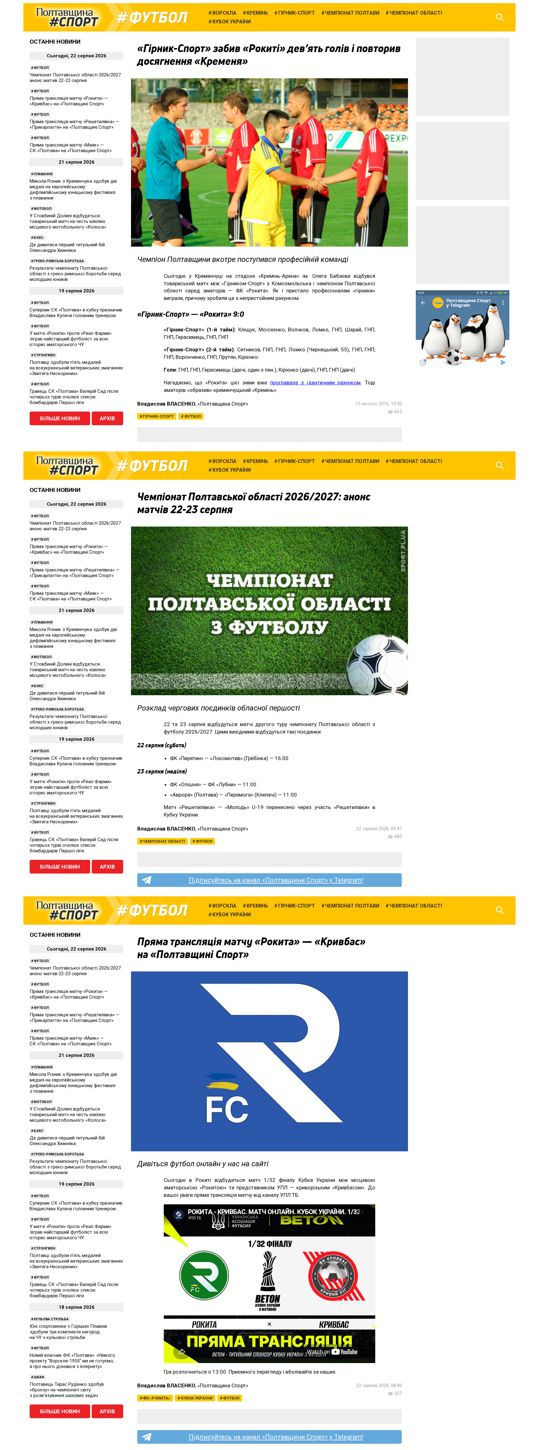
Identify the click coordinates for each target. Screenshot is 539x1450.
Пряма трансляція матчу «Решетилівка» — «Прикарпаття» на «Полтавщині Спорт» (74, 124)
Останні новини (55, 41)
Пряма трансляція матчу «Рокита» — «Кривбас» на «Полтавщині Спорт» (69, 101)
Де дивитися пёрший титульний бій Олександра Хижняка (67, 247)
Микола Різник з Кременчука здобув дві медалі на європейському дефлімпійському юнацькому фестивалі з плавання (73, 189)
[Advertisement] (462, 77)
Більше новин (60, 418)
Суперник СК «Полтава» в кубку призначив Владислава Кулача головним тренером (76, 312)
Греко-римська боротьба (59, 261)
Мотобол (42, 209)
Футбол (158, 17)
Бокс (38, 238)
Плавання (43, 174)
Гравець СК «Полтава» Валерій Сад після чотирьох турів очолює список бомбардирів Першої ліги (74, 396)
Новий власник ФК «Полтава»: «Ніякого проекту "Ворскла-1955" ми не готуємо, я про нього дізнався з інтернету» (72, 1360)
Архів (107, 418)
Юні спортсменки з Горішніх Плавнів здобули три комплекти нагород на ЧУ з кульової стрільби (68, 1331)
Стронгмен (44, 355)
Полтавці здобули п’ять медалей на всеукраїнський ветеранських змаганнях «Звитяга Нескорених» (76, 367)
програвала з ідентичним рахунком (315, 382)
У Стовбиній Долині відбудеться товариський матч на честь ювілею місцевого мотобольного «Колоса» (68, 221)
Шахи (39, 1377)
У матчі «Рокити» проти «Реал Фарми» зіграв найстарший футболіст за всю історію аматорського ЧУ (70, 338)
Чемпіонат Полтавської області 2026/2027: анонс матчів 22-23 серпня (76, 77)
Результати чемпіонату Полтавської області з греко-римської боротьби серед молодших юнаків (75, 273)
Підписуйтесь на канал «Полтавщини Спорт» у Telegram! (276, 880)
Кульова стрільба (51, 1319)
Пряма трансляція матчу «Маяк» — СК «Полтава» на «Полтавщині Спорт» (71, 147)
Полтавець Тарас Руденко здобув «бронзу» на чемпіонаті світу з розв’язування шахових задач (67, 1389)
